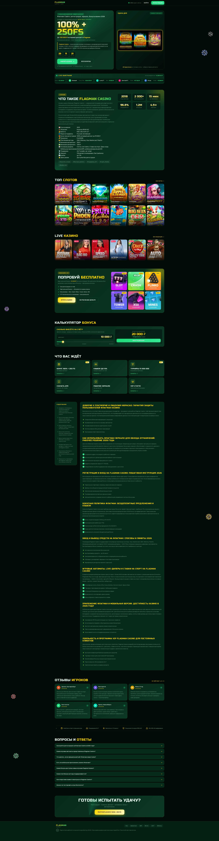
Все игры (159, 181)
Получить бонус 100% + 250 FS (109, 812)
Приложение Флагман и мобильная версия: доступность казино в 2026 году (66, 453)
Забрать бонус (66, 61)
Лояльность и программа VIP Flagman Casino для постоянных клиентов (66, 460)
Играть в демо (66, 300)
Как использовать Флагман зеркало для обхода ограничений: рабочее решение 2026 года (66, 420)
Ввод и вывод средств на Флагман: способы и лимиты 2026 (65, 439)
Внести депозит (139, 340)
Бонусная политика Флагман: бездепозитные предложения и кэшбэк (66, 433)
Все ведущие (158, 237)
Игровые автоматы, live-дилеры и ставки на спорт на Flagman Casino (66, 446)
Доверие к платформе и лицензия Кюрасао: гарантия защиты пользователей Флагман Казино (65, 411)
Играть (27, 835)
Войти (146, 3)
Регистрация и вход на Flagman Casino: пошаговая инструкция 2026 (66, 427)
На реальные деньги (87, 300)
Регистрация (158, 3)
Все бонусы (86, 61)
